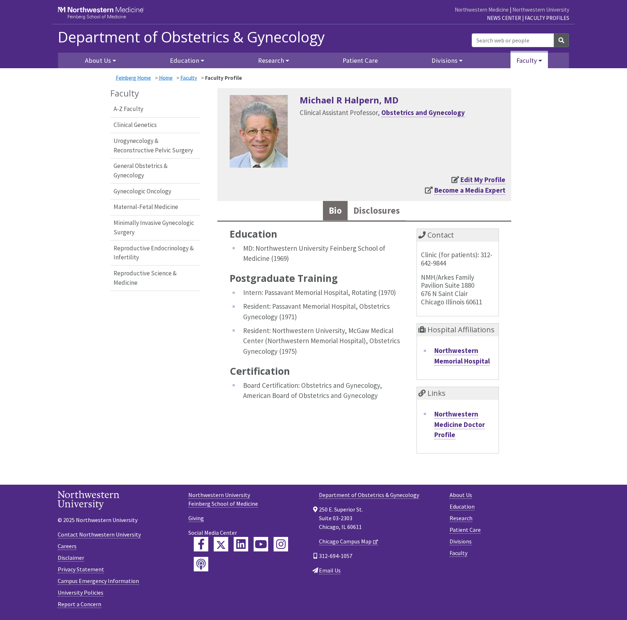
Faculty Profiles (547, 18)
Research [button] (271, 60)
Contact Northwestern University (99, 534)
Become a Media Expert (469, 190)
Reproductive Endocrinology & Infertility (154, 253)
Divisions (461, 541)
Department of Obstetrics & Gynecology (191, 37)
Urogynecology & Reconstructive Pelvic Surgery (153, 145)
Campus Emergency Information (98, 580)
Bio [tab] (335, 210)
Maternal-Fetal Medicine (146, 207)
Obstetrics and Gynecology (423, 112)
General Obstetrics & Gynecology (141, 170)
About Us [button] (98, 60)
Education (462, 506)
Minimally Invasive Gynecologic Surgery (154, 227)
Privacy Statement (81, 569)
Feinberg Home (133, 77)
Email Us (330, 570)
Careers (67, 546)
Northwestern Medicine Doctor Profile (459, 424)
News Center (504, 18)
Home (166, 77)
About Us (461, 494)
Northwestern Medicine (482, 9)
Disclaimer (71, 557)
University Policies (80, 592)
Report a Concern (79, 604)
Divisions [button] (444, 60)
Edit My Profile (482, 179)
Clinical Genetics (135, 125)
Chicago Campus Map (345, 541)
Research (461, 518)
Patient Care (360, 60)
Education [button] (184, 60)
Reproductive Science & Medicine (145, 278)
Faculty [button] (526, 60)
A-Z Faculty (128, 109)
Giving (196, 518)
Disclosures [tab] (376, 210)
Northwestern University (540, 9)
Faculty (188, 77)
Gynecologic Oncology (142, 191)
